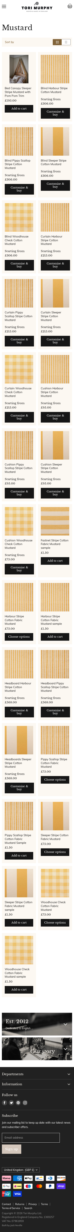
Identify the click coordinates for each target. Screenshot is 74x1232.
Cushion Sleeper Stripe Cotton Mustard (51, 468)
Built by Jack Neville (12, 1225)
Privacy (32, 1204)
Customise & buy (55, 113)
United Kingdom (19, 1170)
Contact (6, 1204)
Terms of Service (11, 1208)
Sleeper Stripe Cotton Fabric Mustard (54, 837)
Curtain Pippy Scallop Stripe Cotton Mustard (18, 316)
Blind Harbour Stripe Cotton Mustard (54, 90)
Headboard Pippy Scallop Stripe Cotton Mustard (54, 687)
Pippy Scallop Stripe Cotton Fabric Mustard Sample (18, 838)
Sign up (11, 1149)
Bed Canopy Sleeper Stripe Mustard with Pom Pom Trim (18, 91)
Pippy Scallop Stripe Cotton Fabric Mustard (54, 762)
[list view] (66, 42)
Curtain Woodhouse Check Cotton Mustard (18, 392)
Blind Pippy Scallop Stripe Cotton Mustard (17, 164)
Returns (19, 1204)
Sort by (9, 42)
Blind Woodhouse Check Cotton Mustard (16, 240)
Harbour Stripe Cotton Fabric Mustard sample (51, 619)
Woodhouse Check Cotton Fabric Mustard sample (17, 972)
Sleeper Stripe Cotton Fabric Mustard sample (18, 905)
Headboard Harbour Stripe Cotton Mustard (18, 687)
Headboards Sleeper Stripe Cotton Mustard (18, 762)
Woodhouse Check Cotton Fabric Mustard (53, 905)
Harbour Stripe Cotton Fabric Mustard (14, 619)
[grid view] (57, 42)
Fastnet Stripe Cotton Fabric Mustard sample (54, 544)
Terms (44, 1204)
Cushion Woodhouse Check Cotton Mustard (18, 544)
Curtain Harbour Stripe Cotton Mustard (51, 240)
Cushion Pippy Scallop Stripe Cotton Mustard (18, 468)
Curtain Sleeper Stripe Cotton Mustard (51, 316)
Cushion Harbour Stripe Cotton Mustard (52, 392)
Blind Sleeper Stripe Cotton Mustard (53, 162)
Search (28, 1208)
